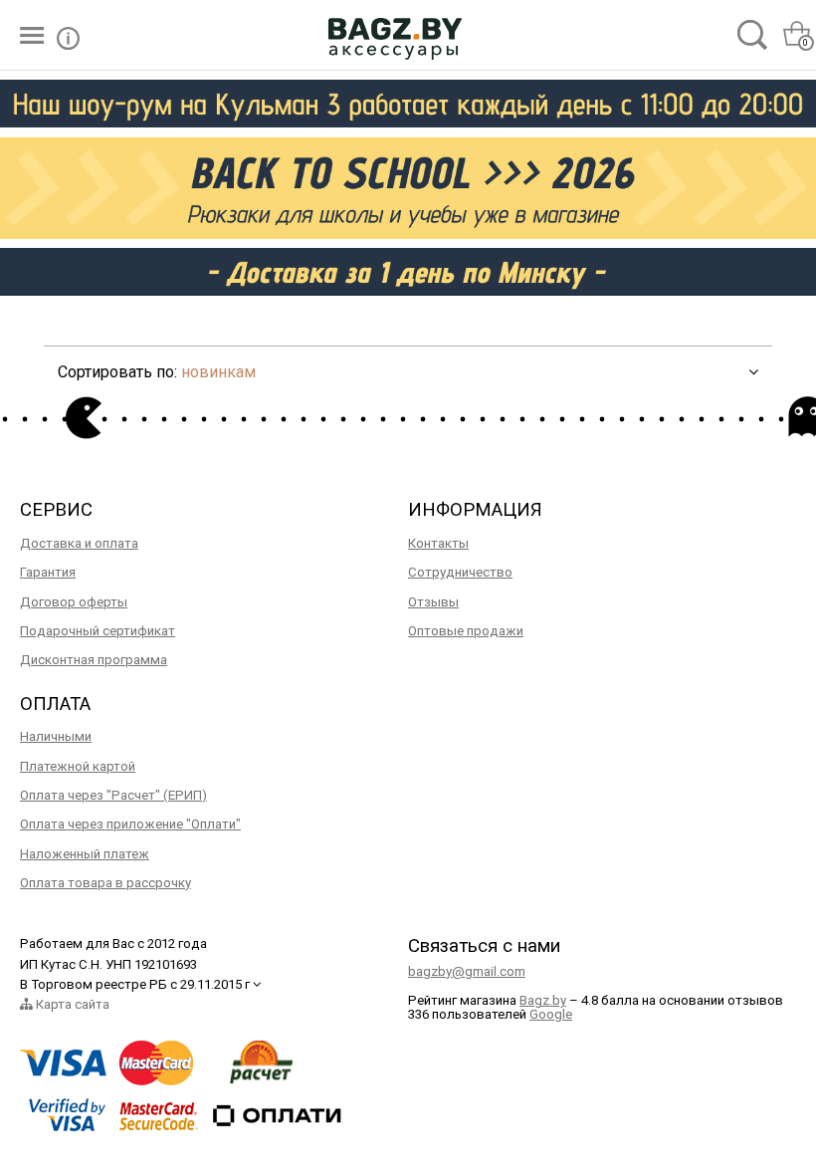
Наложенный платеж (84, 853)
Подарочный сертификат (97, 630)
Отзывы (433, 601)
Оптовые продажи (465, 630)
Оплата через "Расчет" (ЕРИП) (113, 795)
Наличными (56, 736)
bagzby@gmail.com (466, 971)
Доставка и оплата (79, 543)
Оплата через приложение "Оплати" (130, 824)
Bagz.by (542, 1000)
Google (550, 1014)
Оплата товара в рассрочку (105, 882)
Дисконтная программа (93, 659)
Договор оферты (73, 601)
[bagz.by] (395, 35)
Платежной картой (77, 766)
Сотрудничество (460, 572)
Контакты (438, 543)
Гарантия (48, 572)
